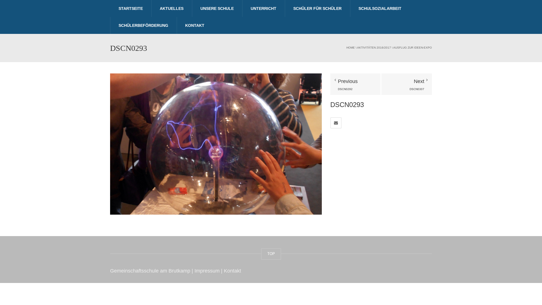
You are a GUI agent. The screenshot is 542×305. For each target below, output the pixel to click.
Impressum (207, 271)
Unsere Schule (217, 8)
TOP (271, 254)
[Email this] (336, 122)
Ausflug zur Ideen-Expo (412, 47)
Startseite (131, 8)
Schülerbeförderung (143, 25)
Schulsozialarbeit (380, 8)
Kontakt (194, 25)
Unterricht (263, 8)
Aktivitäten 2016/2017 (374, 47)
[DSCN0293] (216, 144)
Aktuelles (171, 8)
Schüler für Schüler (317, 8)
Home (350, 47)
